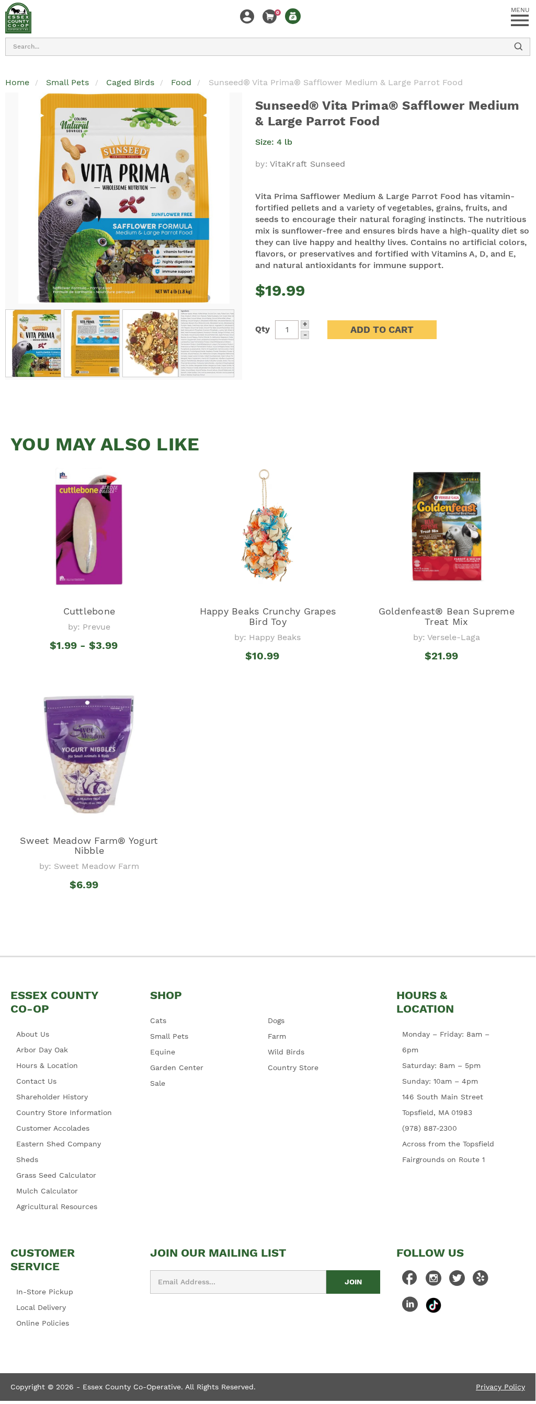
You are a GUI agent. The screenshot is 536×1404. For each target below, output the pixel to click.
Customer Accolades (52, 1128)
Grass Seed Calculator (56, 1175)
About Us (32, 1034)
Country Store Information (64, 1112)
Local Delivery (41, 1307)
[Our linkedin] (410, 1306)
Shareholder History (52, 1097)
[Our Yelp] (480, 1280)
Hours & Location (47, 1065)
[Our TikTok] (433, 1304)
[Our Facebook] (410, 1280)
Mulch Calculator (47, 1191)
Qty (262, 329)
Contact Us (36, 1081)
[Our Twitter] (457, 1280)
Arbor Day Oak (42, 1050)
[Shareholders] (293, 16)
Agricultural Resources (56, 1206)
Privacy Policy (500, 1387)
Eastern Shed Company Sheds (58, 1152)
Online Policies (42, 1323)
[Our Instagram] (433, 1280)
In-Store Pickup (44, 1291)
